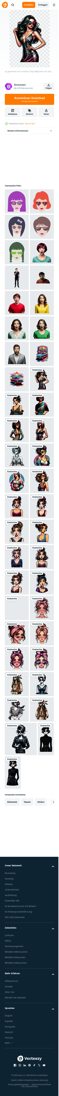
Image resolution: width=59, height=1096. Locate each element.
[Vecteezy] (5, 5)
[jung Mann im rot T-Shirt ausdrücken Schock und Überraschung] (17, 405)
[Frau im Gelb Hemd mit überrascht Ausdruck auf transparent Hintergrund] (17, 430)
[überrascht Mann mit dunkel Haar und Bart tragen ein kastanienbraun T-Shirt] (17, 379)
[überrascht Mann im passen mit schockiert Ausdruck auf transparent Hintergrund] (17, 506)
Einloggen (43, 5)
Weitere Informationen (17, 130)
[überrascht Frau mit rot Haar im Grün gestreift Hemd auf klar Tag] (17, 328)
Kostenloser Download (29, 99)
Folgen (49, 88)
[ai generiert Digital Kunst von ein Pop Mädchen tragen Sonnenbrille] (17, 1040)
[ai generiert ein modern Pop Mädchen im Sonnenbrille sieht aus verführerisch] (17, 582)
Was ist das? (30, 123)
